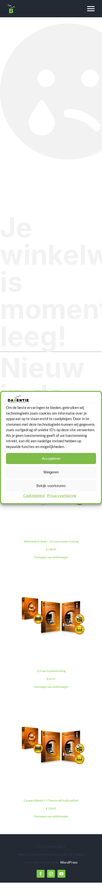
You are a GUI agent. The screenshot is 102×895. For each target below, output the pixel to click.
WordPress (68, 862)
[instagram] (51, 874)
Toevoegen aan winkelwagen (51, 557)
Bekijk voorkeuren (51, 486)
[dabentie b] (11, 5)
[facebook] (41, 874)
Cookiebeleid (34, 495)
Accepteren (51, 458)
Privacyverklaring (61, 495)
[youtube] (61, 874)
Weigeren (51, 472)
